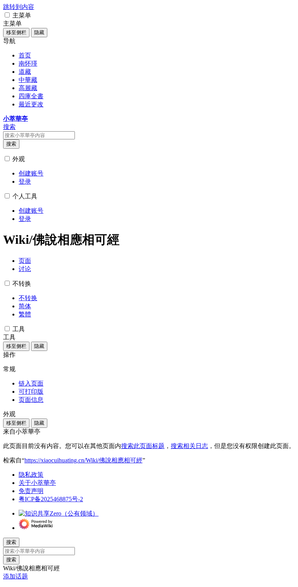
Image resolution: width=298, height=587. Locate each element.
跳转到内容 (18, 6)
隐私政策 (31, 474)
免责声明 (31, 491)
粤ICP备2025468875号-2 (51, 499)
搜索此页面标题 (143, 446)
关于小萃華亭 (37, 482)
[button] (7, 14)
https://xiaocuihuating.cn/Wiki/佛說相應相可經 (83, 460)
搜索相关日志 (189, 446)
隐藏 (39, 32)
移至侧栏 (16, 32)
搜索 (11, 144)
